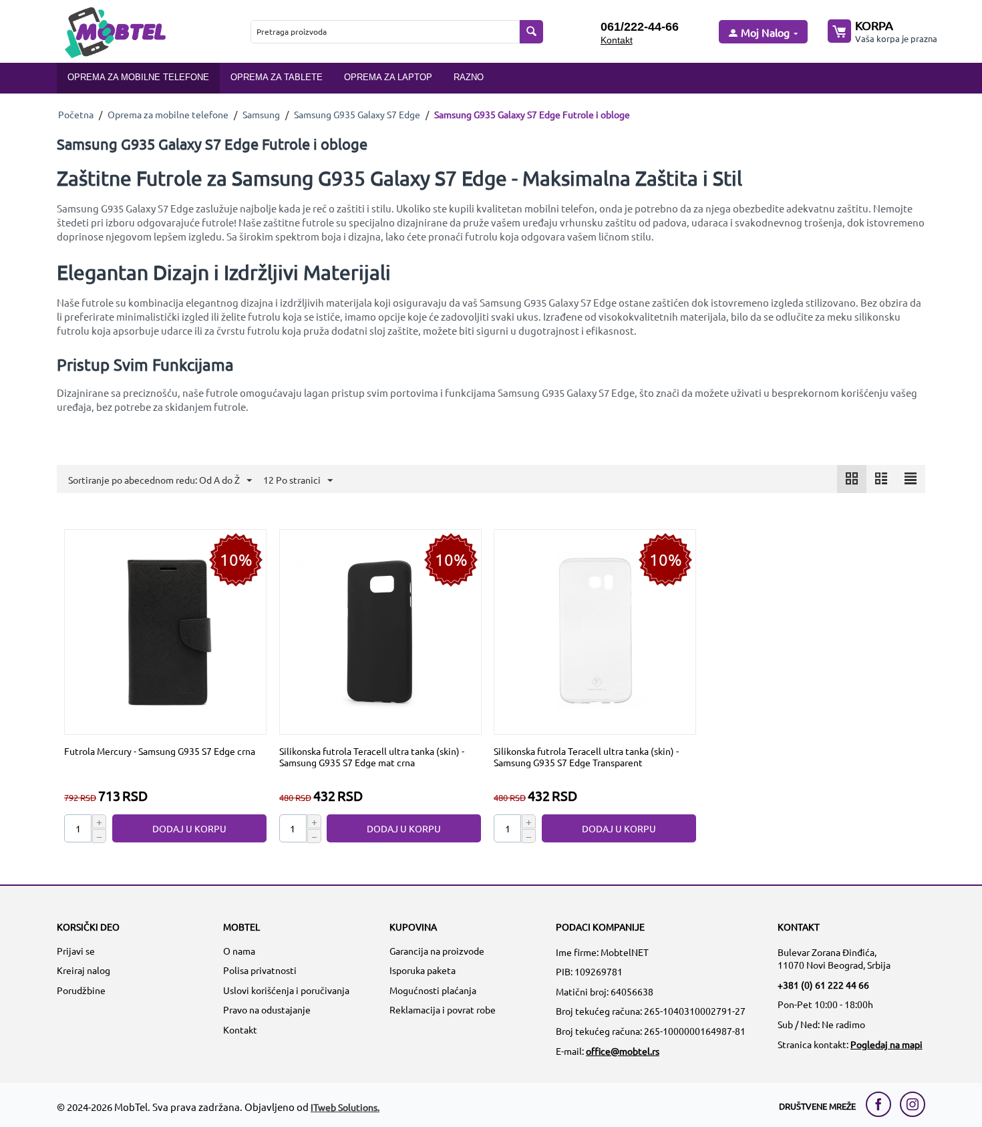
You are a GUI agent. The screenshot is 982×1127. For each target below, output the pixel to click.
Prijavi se (76, 951)
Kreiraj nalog (83, 970)
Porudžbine (81, 990)
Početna (76, 114)
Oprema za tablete (276, 77)
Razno (469, 77)
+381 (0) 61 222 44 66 (823, 985)
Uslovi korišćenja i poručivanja (286, 990)
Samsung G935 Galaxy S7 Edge (357, 114)
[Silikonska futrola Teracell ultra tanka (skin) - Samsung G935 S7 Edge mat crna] (380, 631)
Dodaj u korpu (189, 828)
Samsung (261, 114)
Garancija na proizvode (436, 951)
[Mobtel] (115, 31)
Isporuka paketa (422, 970)
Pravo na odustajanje (267, 1009)
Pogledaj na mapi (886, 1044)
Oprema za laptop (388, 77)
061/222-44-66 (640, 26)
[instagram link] (912, 1104)
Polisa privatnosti (260, 970)
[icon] (851, 479)
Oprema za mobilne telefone (138, 77)
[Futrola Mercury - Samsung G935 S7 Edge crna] (165, 631)
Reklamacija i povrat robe (442, 1009)
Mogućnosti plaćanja (432, 990)
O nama (239, 951)
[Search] (531, 31)
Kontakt (617, 40)
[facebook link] (882, 1104)
